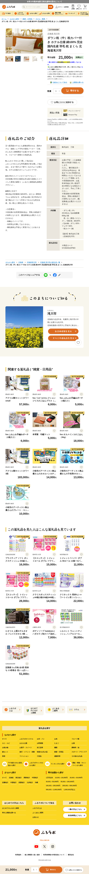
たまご (56, 743)
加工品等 (40, 747)
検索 (50, 7)
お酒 (73, 743)
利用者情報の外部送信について (53, 855)
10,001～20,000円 (61, 777)
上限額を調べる (78, 82)
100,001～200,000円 (53, 785)
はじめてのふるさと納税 (10, 808)
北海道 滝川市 (53, 34)
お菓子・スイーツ (26, 747)
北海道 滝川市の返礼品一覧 (50, 262)
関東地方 (27, 777)
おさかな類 (23, 743)
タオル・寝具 (40, 19)
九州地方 (30, 782)
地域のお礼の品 (42, 752)
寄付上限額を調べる (9, 812)
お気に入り (79, 8)
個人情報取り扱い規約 (32, 855)
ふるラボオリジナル (26, 739)
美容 (3, 756)
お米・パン (40, 739)
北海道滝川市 (32, 262)
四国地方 (22, 782)
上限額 (73, 8)
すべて (4, 739)
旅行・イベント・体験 (27, 752)
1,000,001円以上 (69, 789)
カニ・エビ (6, 743)
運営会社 (71, 855)
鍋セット (5, 752)
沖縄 (36, 782)
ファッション (24, 756)
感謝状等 (57, 756)
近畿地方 (5, 782)
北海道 (20, 262)
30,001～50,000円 (52, 781)
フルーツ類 (75, 739)
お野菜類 (40, 743)
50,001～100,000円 (67, 781)
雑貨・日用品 (27, 19)
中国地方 (13, 782)
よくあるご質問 (38, 812)
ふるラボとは (37, 808)
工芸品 (39, 756)
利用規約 (18, 855)
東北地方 (19, 777)
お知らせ (36, 817)
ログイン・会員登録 (63, 7)
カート (85, 8)
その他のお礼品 (77, 756)
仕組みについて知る (60, 82)
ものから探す (14, 19)
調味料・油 (75, 747)
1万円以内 (49, 777)
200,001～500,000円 (69, 785)
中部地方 (35, 777)
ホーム (4, 19)
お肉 (55, 739)
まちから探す (10, 262)
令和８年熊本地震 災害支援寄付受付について (44, 1)
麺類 (55, 747)
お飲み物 (5, 747)
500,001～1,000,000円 (54, 789)
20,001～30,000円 (76, 777)
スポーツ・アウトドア (79, 752)
